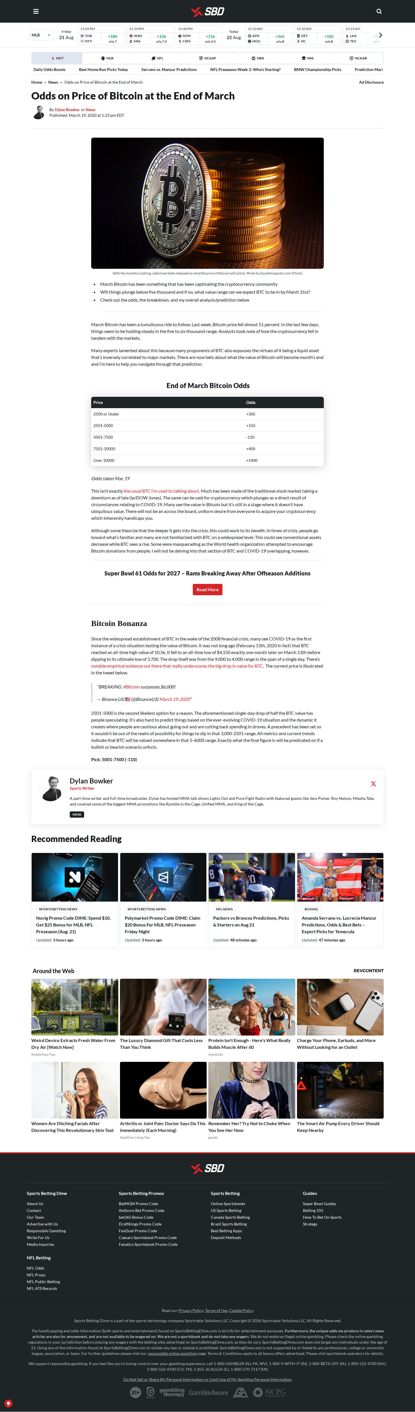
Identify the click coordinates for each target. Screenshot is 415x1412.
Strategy (310, 1224)
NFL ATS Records (42, 1288)
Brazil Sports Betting (229, 1224)
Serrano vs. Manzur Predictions (169, 69)
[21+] (136, 1392)
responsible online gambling (172, 1353)
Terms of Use (216, 1310)
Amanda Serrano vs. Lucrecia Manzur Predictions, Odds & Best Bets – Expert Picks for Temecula (339, 924)
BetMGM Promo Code (138, 1203)
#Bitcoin (131, 686)
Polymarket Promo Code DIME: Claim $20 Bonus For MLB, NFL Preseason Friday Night (162, 924)
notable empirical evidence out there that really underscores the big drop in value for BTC (177, 665)
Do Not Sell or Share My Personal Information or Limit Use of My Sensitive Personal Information (207, 1379)
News (53, 82)
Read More (207, 589)
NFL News (224, 909)
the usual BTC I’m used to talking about (161, 490)
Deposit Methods (226, 1237)
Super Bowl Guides (319, 1203)
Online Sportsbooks (228, 1203)
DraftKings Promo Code (140, 1224)
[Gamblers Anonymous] (240, 1392)
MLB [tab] (109, 58)
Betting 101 (313, 1210)
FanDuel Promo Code (138, 1230)
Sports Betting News (58, 909)
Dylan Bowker (67, 109)
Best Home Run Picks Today (103, 69)
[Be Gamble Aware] (208, 1392)
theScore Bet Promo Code (141, 1210)
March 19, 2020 (174, 699)
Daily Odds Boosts (49, 69)
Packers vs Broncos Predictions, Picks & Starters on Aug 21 (251, 921)
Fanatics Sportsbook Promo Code (148, 1244)
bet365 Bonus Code (136, 1217)
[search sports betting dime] (379, 11)
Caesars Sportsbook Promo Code (148, 1237)
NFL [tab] (160, 58)
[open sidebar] (35, 11)
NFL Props (36, 1274)
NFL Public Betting (43, 1281)
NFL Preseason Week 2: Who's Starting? (245, 69)
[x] (373, 783)
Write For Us (38, 1237)
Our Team (35, 1217)
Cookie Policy (241, 1310)
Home (36, 82)
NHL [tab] (310, 58)
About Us (35, 1203)
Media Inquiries (40, 1244)
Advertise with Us (42, 1224)
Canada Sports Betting (230, 1217)
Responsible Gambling (46, 1230)
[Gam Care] (150, 1392)
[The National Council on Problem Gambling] (269, 1392)
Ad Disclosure (371, 82)
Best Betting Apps (226, 1230)
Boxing (311, 909)
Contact (34, 1210)
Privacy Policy (190, 1310)
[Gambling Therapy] (172, 1392)
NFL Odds (35, 1268)
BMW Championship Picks (317, 69)
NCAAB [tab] (361, 58)
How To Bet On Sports (322, 1217)
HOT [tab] (58, 60)
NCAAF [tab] (210, 58)
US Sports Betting (226, 1210)
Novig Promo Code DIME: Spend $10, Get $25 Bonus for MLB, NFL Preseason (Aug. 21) (73, 924)
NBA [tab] (260, 58)
